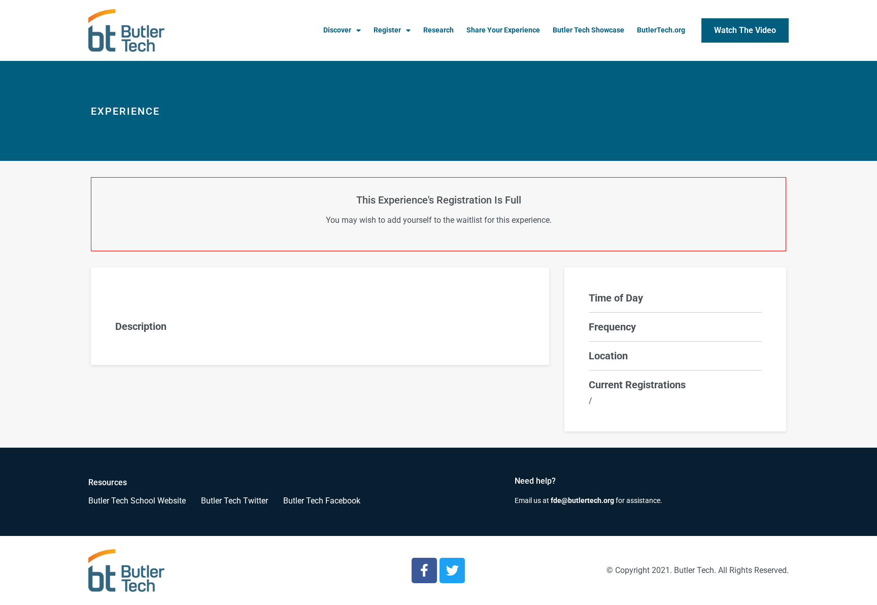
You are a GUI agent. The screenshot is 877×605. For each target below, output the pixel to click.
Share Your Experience (503, 30)
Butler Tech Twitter (234, 501)
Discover (337, 30)
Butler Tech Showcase (588, 30)
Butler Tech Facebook (321, 501)
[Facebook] (424, 570)
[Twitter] (452, 570)
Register (387, 30)
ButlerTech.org (661, 30)
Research (438, 30)
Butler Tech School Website (137, 501)
